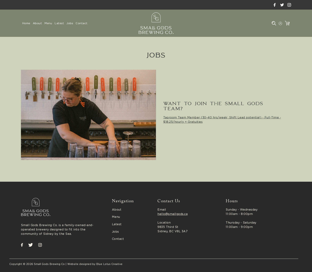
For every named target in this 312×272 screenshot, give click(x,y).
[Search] (274, 23)
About (117, 209)
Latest (117, 224)
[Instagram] (289, 5)
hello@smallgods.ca (172, 213)
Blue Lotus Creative (109, 264)
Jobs (115, 231)
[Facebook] (274, 5)
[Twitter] (282, 5)
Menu (116, 216)
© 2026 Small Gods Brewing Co (44, 264)
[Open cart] (287, 23)
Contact (118, 238)
